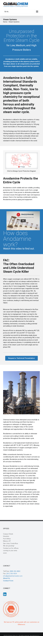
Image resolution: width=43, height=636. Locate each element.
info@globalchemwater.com (12, 576)
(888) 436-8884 (15, 571)
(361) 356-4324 (11, 573)
